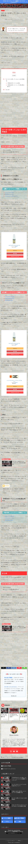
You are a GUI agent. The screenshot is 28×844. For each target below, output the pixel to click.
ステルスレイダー (9, 194)
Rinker (16, 246)
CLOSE (14, 75)
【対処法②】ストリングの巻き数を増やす (15, 85)
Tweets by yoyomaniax (14, 830)
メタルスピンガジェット (11, 196)
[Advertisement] (14, 111)
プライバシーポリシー (11, 840)
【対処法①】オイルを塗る (13, 83)
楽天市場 (15, 253)
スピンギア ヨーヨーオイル (14, 245)
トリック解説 (7, 818)
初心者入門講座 (7, 766)
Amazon (15, 250)
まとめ (7, 89)
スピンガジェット (9, 298)
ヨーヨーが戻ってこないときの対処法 (15, 80)
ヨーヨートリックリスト (9, 768)
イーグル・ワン (9, 300)
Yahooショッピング (15, 256)
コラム (3, 10)
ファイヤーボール (9, 296)
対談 (20, 821)
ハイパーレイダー (9, 192)
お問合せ (19, 840)
